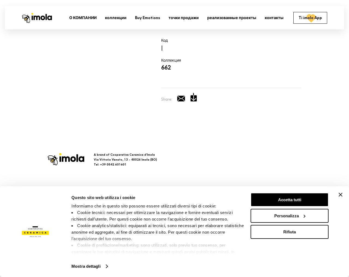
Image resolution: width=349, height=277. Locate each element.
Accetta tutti (289, 199)
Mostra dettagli (86, 266)
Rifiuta (289, 232)
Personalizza (286, 215)
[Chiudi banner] (340, 195)
